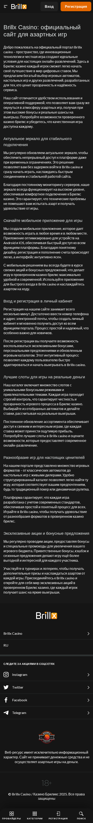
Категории (35, 818)
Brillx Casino (12, 633)
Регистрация (76, 6)
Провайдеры (11, 818)
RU (5, 645)
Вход (49, 6)
